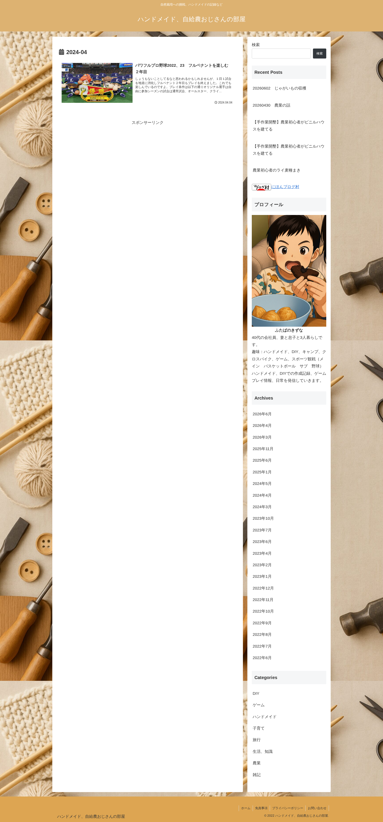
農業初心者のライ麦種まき (277, 170)
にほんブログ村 (285, 187)
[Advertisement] (147, 157)
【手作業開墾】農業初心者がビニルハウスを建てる (288, 125)
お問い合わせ (317, 808)
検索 (256, 45)
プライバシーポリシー (287, 808)
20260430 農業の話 (271, 105)
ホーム (245, 808)
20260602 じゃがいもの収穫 (279, 88)
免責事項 (261, 808)
